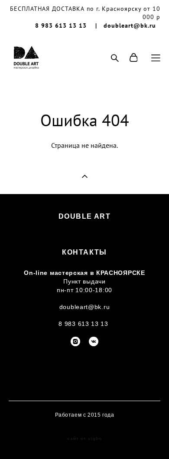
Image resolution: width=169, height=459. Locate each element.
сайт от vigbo (84, 439)
